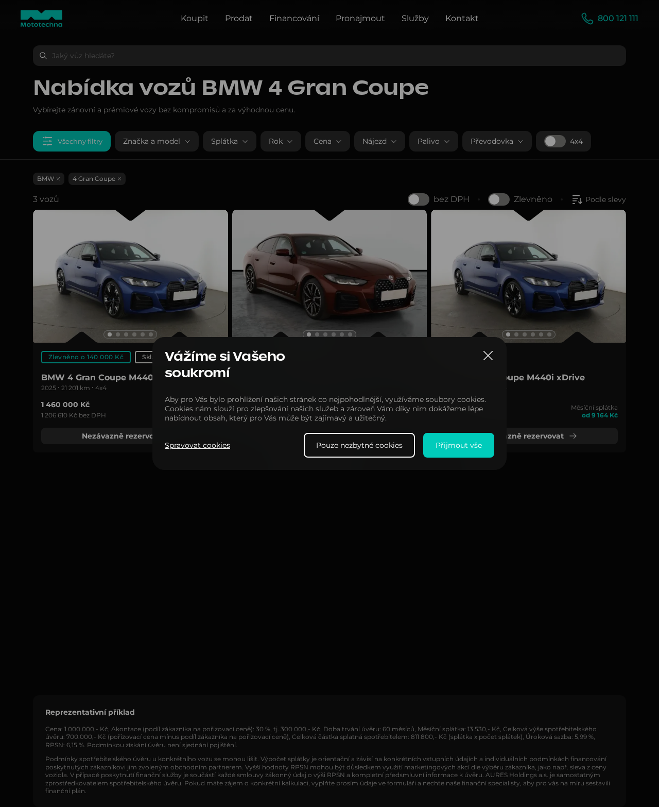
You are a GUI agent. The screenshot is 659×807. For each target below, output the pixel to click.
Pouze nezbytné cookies (359, 445)
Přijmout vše (459, 445)
